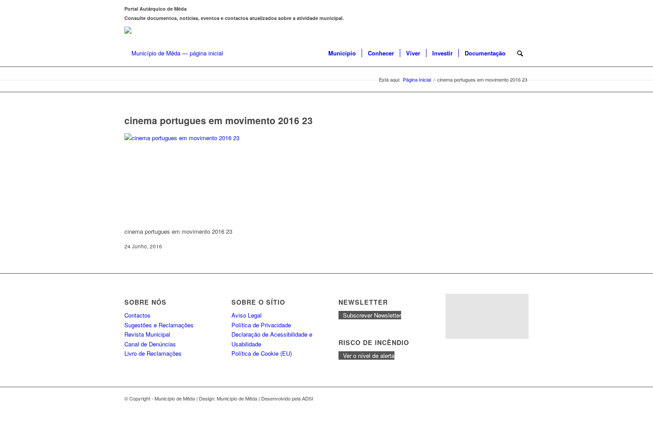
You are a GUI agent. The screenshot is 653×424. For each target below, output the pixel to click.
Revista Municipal (147, 334)
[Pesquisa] (520, 53)
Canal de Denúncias (150, 344)
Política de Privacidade (261, 325)
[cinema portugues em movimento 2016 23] (191, 137)
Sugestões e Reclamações (159, 325)
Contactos (137, 315)
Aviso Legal (246, 315)
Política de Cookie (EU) (261, 353)
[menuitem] (342, 53)
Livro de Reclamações (153, 353)
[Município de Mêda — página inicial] (173, 53)
